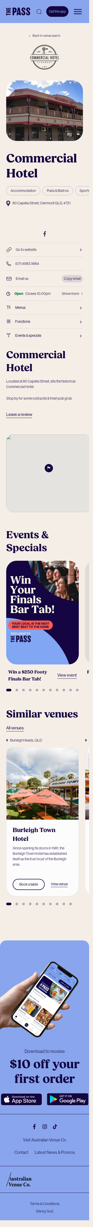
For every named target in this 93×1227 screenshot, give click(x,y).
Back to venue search (46, 36)
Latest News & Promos (55, 1143)
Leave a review (19, 414)
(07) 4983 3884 (27, 263)
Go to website (26, 250)
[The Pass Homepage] (18, 12)
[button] (8, 685)
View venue (59, 875)
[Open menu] (78, 11)
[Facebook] (44, 233)
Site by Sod (44, 1203)
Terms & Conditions (44, 1195)
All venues (15, 722)
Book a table (28, 875)
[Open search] (39, 12)
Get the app (57, 11)
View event (63, 670)
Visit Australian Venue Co (44, 1131)
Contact (21, 1143)
